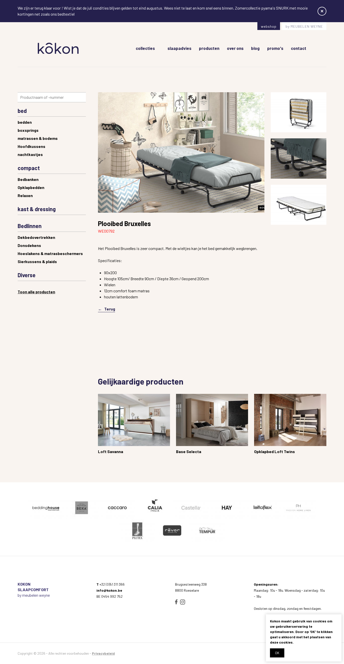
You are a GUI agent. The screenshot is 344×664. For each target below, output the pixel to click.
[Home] (58, 48)
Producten (209, 48)
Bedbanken (28, 179)
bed (22, 110)
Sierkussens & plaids (37, 261)
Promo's (275, 48)
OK (277, 653)
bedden (25, 122)
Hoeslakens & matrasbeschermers (50, 253)
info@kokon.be (109, 590)
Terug (109, 308)
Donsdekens (29, 245)
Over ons (235, 48)
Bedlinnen (30, 226)
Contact (298, 48)
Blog (255, 48)
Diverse (27, 275)
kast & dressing (37, 209)
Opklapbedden (31, 187)
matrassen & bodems (38, 138)
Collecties (145, 48)
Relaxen (25, 195)
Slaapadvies (179, 48)
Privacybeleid (103, 653)
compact (29, 168)
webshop (269, 26)
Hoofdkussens (31, 146)
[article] (134, 425)
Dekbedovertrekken (36, 237)
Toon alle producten (36, 291)
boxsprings (28, 130)
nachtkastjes (30, 154)
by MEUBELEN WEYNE (304, 26)
